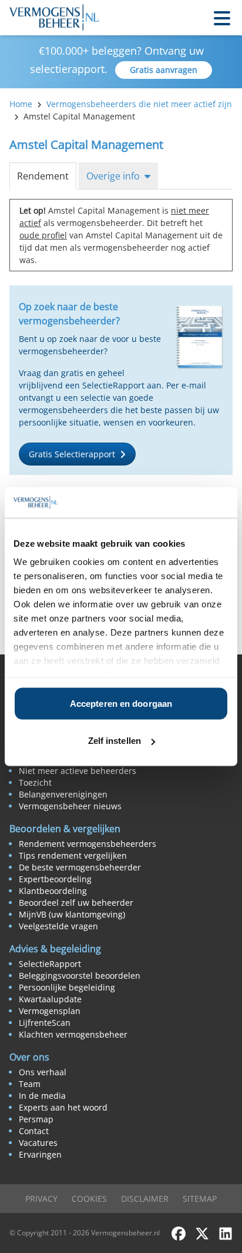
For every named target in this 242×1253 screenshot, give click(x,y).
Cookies (89, 1198)
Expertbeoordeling (55, 879)
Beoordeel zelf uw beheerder (76, 902)
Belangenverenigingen (63, 794)
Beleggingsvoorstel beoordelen (79, 975)
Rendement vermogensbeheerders (87, 843)
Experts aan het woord (63, 1107)
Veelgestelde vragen (58, 926)
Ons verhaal (42, 1072)
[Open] (222, 17)
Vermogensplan (49, 1010)
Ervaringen (40, 1154)
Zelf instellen (114, 741)
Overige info (113, 175)
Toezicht (35, 782)
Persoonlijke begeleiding (67, 987)
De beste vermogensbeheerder (80, 867)
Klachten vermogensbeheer (73, 1034)
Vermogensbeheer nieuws (70, 806)
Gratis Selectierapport (72, 454)
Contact (34, 1130)
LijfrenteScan (44, 1022)
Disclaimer (145, 1198)
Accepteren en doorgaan (121, 703)
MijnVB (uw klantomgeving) (72, 914)
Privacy (41, 1198)
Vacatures (38, 1142)
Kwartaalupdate (50, 999)
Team (30, 1083)
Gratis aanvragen (163, 69)
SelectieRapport (50, 963)
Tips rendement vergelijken (73, 855)
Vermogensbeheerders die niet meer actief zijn (139, 103)
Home (20, 103)
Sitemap (200, 1198)
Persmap (36, 1119)
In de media (42, 1095)
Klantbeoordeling (53, 890)
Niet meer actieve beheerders (77, 770)
